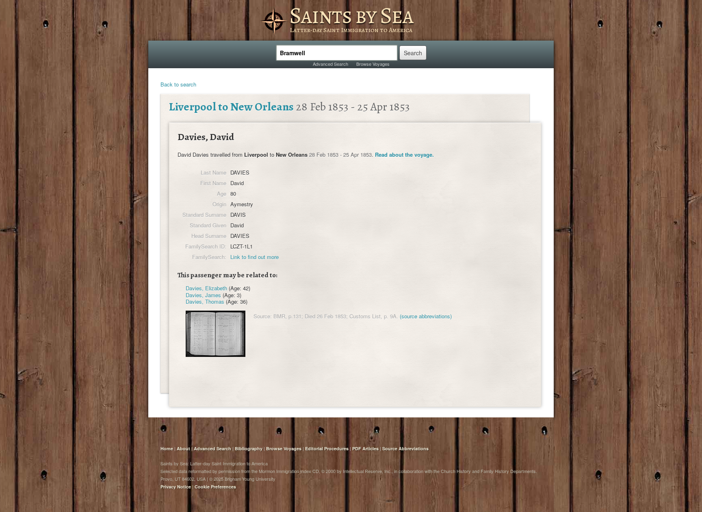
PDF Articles (365, 448)
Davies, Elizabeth (206, 288)
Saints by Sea (351, 15)
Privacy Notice (175, 487)
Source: (263, 316)
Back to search (178, 84)
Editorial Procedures (327, 448)
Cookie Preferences (215, 487)
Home (166, 448)
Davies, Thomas (205, 301)
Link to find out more (254, 257)
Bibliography (248, 448)
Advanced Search (330, 63)
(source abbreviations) (426, 316)
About (183, 448)
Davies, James (203, 295)
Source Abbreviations (405, 448)
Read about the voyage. (404, 154)
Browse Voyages (373, 63)
